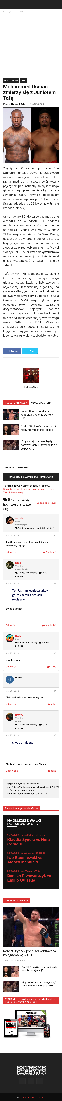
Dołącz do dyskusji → (48, 502)
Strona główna (9, 12)
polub (53, 704)
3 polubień (50, 625)
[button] (5, 4)
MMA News (22, 12)
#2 (55, 583)
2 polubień (50, 552)
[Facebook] (22, 1081)
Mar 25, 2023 (12, 583)
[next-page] (10, 457)
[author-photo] (31, 382)
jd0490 (19, 714)
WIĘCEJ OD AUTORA (41, 403)
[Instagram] (31, 1081)
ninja (18, 562)
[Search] (57, 4)
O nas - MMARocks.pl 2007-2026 (32, 1097)
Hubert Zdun (19, 104)
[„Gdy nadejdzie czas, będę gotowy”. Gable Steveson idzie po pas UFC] (11, 445)
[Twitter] (39, 1081)
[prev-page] (5, 457)
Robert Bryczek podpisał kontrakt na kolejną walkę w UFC (37, 414)
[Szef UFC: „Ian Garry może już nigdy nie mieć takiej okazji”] (11, 429)
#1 (55, 535)
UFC (23, 80)
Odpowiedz (12, 552)
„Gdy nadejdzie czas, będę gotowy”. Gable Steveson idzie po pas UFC (39, 445)
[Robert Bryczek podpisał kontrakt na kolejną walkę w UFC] (11, 414)
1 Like (53, 666)
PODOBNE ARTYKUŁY (16, 403)
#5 (55, 735)
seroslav (20, 518)
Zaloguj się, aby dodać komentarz (31, 477)
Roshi (18, 636)
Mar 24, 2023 (12, 535)
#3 (55, 653)
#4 (55, 691)
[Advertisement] (31, 46)
